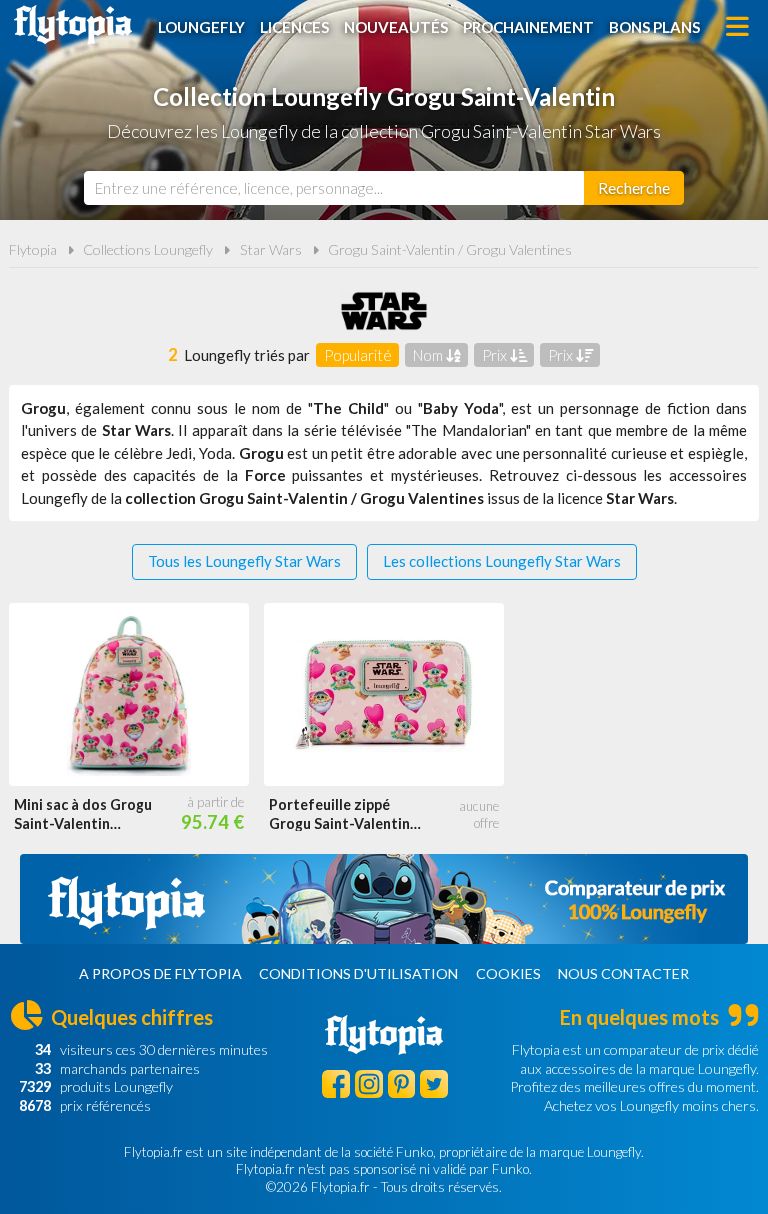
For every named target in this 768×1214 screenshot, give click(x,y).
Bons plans (654, 27)
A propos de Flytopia (160, 973)
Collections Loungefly (148, 249)
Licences (294, 27)
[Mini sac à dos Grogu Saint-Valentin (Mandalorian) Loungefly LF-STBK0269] (129, 695)
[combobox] (334, 188)
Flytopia (73, 25)
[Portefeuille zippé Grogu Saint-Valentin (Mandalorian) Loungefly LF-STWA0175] (384, 695)
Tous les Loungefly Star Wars (244, 561)
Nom (429, 355)
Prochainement (528, 27)
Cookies (508, 973)
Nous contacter (623, 973)
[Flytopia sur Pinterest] (402, 1084)
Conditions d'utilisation (358, 973)
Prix (496, 355)
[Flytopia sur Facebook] (336, 1084)
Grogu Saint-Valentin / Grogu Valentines (450, 249)
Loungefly (201, 27)
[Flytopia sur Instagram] (369, 1084)
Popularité (358, 355)
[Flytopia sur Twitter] (434, 1084)
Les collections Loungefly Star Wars (502, 561)
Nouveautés (396, 27)
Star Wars (271, 249)
